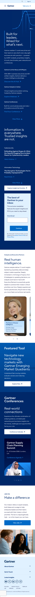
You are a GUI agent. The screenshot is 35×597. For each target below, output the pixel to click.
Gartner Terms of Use (20, 235)
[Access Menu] (5, 6)
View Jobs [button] (16, 523)
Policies (6, 586)
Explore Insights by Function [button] (16, 188)
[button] (28, 1)
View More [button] (16, 119)
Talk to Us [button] (26, 6)
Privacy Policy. (10, 237)
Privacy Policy (15, 586)
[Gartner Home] (10, 6)
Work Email (10, 216)
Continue (19, 228)
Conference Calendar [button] (16, 432)
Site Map (18, 588)
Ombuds (11, 588)
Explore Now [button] (16, 384)
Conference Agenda (14, 457)
